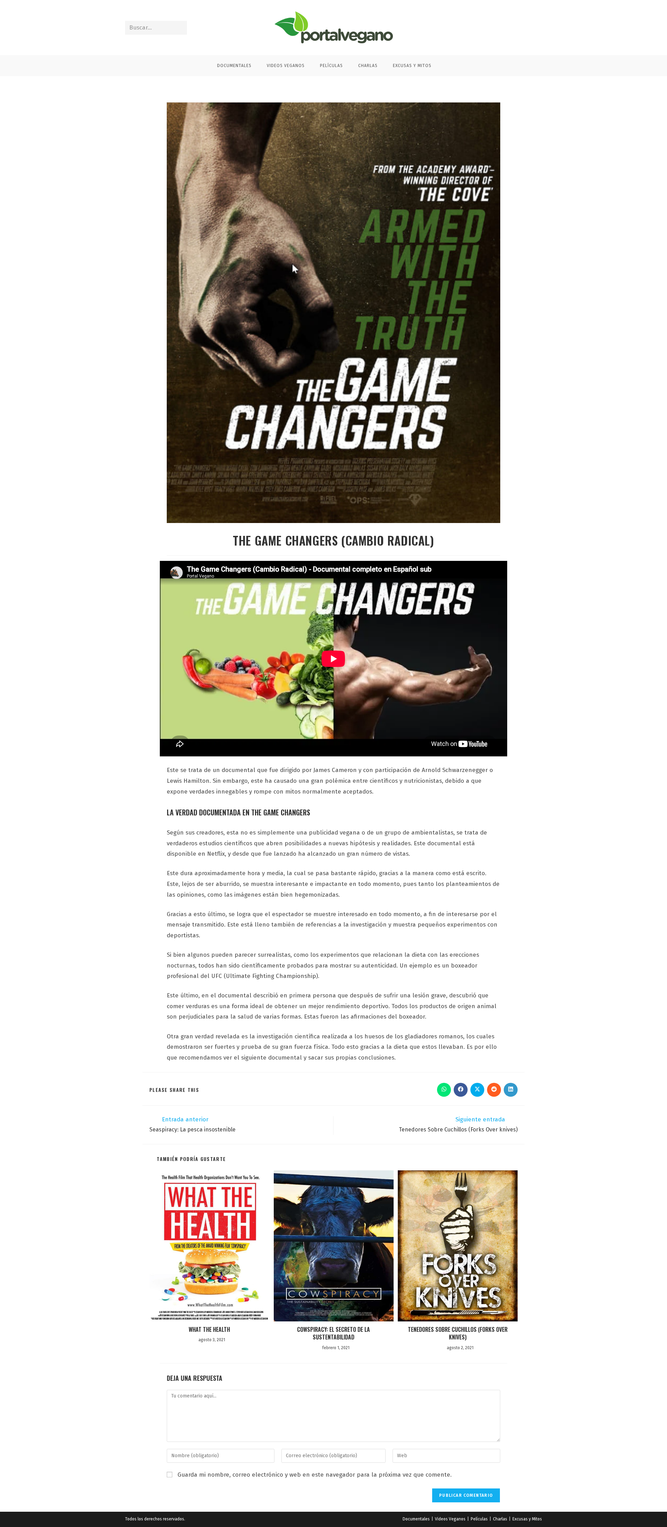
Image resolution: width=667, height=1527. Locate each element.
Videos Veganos (450, 1519)
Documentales (416, 1519)
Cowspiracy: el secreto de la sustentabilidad (333, 1333)
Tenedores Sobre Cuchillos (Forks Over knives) (458, 1333)
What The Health (209, 1329)
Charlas (500, 1519)
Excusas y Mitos (527, 1519)
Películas (479, 1519)
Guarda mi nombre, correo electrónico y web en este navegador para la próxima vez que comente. (315, 1474)
